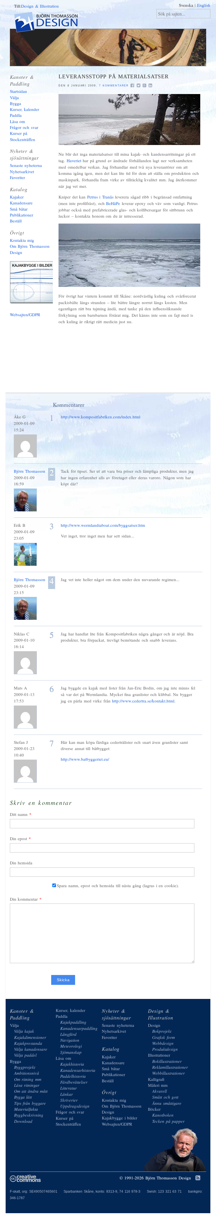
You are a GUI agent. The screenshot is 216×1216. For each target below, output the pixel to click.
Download (23, 1121)
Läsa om (17, 121)
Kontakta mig (22, 240)
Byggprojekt (24, 1067)
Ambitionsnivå (26, 1073)
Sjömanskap (71, 1052)
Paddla (16, 115)
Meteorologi (71, 1046)
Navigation (69, 1040)
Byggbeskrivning (28, 1115)
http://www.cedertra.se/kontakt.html (143, 701)
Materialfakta (26, 1109)
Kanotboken (163, 1115)
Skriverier (69, 1100)
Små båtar (19, 209)
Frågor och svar (24, 127)
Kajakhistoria (72, 1064)
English (203, 5)
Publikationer (21, 215)
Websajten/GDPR (25, 314)
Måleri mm (158, 1085)
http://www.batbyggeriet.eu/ (85, 759)
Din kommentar (24, 899)
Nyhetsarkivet (22, 171)
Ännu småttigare (166, 1103)
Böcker (154, 1109)
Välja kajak (24, 1031)
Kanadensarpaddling (79, 1028)
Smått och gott (165, 1097)
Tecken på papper (168, 1121)
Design (154, 1025)
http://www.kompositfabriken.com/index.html (100, 417)
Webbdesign (163, 1043)
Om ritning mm (27, 1079)
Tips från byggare (30, 1103)
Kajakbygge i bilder (34, 283)
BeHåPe (113, 203)
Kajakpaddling (73, 1022)
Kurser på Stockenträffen (22, 136)
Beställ (16, 221)
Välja (14, 97)
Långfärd (68, 1034)
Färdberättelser (73, 1082)
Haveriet (74, 160)
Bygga (15, 103)
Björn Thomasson (30, 471)
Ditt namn (19, 814)
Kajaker (17, 197)
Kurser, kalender (24, 109)
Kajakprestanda (28, 1043)
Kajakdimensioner (30, 1037)
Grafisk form (163, 1037)
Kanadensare (21, 203)
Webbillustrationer (168, 1073)
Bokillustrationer (167, 1061)
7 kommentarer (114, 85)
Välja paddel (25, 1055)
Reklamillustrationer (170, 1067)
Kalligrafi (156, 1079)
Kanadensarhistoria (77, 1070)
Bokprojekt (161, 1031)
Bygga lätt (23, 1097)
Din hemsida (21, 862)
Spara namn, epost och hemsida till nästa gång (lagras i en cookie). (118, 885)
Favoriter (17, 177)
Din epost (18, 838)
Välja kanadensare (31, 1049)
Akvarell (159, 1091)
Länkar (66, 1094)
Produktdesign (165, 1049)
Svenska (186, 5)
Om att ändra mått (31, 1091)
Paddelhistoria (73, 1076)
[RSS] (197, 1178)
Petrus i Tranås (100, 197)
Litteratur (68, 1088)
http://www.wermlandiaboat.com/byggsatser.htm (103, 525)
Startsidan (18, 91)
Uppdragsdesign (74, 1106)
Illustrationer (159, 1055)
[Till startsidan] (51, 23)
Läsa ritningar (27, 1085)
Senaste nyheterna (26, 165)
